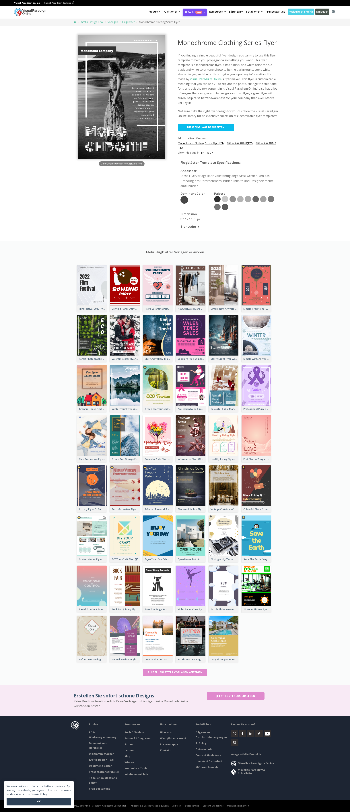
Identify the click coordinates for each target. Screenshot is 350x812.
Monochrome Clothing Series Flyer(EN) (201, 143)
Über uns (166, 732)
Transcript (188, 226)
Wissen (129, 762)
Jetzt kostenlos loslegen (235, 696)
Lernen (129, 750)
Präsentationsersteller (104, 772)
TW (207, 152)
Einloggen (322, 11)
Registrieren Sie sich (301, 11)
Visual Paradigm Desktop (58, 2)
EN (202, 152)
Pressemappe (169, 744)
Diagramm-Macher (101, 754)
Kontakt (165, 750)
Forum (129, 744)
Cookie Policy (39, 794)
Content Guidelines (208, 755)
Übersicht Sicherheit (209, 761)
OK (39, 801)
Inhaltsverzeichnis (137, 774)
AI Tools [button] (192, 12)
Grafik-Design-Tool (92, 22)
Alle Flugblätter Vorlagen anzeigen (174, 672)
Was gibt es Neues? (173, 738)
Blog (127, 756)
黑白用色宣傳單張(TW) (240, 143)
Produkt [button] (153, 11)
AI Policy (201, 743)
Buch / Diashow (135, 732)
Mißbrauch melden (208, 767)
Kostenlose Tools (136, 768)
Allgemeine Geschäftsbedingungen (150, 805)
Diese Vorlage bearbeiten (205, 127)
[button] (172, 12)
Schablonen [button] (253, 11)
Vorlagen (113, 22)
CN (211, 152)
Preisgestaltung (275, 11)
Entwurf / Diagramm (138, 738)
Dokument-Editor (100, 766)
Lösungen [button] (235, 11)
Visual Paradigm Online (206, 79)
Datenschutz (204, 749)
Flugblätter (128, 22)
